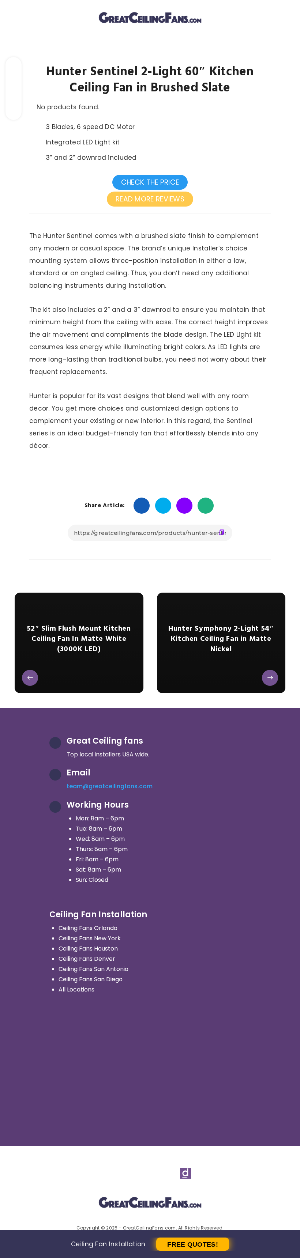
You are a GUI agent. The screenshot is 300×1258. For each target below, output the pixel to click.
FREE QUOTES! (192, 1244)
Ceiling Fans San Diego (91, 979)
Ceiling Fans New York (90, 938)
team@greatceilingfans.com (110, 786)
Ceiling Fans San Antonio (93, 969)
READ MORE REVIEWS (150, 199)
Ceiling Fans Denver (87, 959)
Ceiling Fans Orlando (88, 928)
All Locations (76, 989)
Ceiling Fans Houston (88, 948)
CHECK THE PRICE (150, 182)
